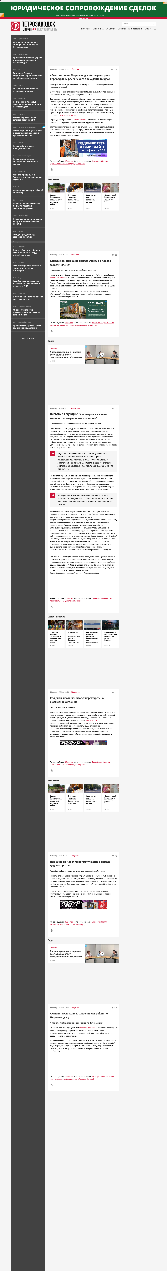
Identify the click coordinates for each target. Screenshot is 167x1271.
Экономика (98, 29)
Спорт (148, 29)
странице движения (88, 1028)
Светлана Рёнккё (78, 120)
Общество (111, 29)
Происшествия (135, 29)
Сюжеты (122, 29)
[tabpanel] (56, 197)
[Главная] (15, 30)
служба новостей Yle (67, 115)
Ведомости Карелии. (59, 278)
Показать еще (28, 338)
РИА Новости (91, 720)
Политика (86, 29)
